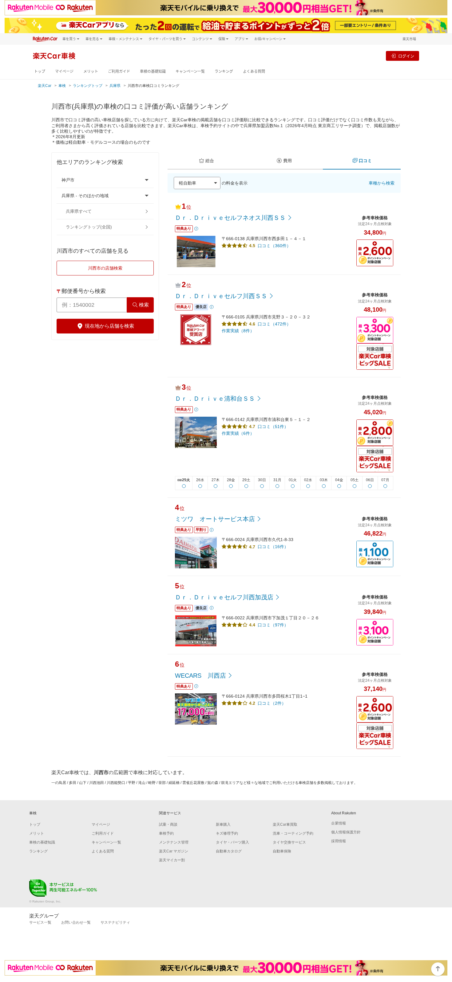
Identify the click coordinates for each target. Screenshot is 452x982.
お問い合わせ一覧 (76, 922)
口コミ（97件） (273, 624)
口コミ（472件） (274, 323)
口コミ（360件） (274, 245)
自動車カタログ (229, 851)
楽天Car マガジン (173, 851)
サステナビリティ (115, 922)
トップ (39, 71)
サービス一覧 (40, 922)
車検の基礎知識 (153, 71)
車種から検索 (382, 183)
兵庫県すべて (79, 211)
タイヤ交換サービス (289, 842)
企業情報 (338, 823)
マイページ (64, 71)
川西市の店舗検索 (105, 268)
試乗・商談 (168, 824)
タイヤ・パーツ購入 (232, 842)
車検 (62, 86)
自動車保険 (282, 851)
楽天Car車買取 (285, 824)
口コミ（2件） (272, 703)
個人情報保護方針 (346, 832)
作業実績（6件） (238, 433)
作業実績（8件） (238, 330)
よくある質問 (254, 71)
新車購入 (223, 824)
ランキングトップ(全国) (89, 226)
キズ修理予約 (227, 833)
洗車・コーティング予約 (293, 833)
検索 (144, 304)
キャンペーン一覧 (190, 71)
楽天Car (44, 86)
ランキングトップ (87, 86)
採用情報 (338, 841)
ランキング (224, 71)
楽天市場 (409, 39)
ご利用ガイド (119, 71)
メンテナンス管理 (173, 842)
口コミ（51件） (273, 426)
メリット (90, 71)
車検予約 (166, 833)
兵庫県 (115, 86)
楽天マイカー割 (172, 860)
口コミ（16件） (273, 546)
